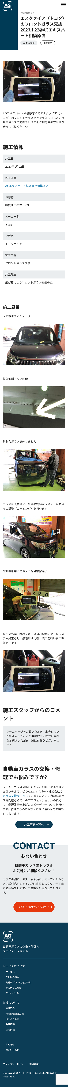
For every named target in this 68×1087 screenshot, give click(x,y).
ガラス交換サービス (15, 795)
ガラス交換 (29, 42)
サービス (10, 971)
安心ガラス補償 (13, 988)
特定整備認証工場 (15, 1013)
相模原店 (47, 42)
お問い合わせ (12, 1050)
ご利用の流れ (12, 977)
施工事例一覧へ (34, 824)
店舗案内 (10, 1008)
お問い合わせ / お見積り (34, 906)
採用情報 (10, 1029)
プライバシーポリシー (14, 1064)
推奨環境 (34, 1064)
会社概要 (10, 1024)
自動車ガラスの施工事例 (18, 982)
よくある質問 (12, 1018)
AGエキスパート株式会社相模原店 (26, 185)
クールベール (12, 993)
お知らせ (10, 1044)
